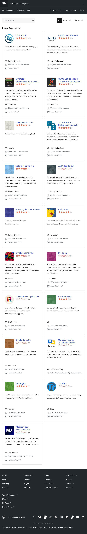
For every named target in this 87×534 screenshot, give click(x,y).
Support (48, 479)
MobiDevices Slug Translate (23, 428)
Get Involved (71, 475)
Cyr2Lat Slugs (65, 296)
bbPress (6, 503)
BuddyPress (8, 507)
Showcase (27, 475)
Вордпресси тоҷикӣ (16, 517)
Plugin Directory (8, 10)
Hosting (5, 483)
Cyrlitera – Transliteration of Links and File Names (27, 80)
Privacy (5, 487)
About (4, 475)
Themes (26, 479)
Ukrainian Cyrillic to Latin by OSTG (66, 341)
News (4, 479)
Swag (69, 487)
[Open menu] (83, 3)
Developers (49, 483)
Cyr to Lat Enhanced (68, 35)
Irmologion (21, 383)
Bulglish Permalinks (25, 166)
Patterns (27, 487)
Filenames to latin (24, 122)
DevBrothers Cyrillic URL (27, 296)
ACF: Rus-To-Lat (66, 166)
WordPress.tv (51, 487)
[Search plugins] (33, 20)
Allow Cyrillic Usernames (28, 209)
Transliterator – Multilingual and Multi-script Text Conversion (69, 123)
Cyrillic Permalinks (24, 253)
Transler (62, 383)
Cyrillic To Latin (23, 340)
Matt (5, 499)
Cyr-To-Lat (21, 35)
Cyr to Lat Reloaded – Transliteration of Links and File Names (69, 80)
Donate (70, 483)
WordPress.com (10, 495)
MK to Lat (63, 253)
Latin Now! (63, 209)
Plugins (26, 483)
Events (69, 479)
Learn (47, 475)
